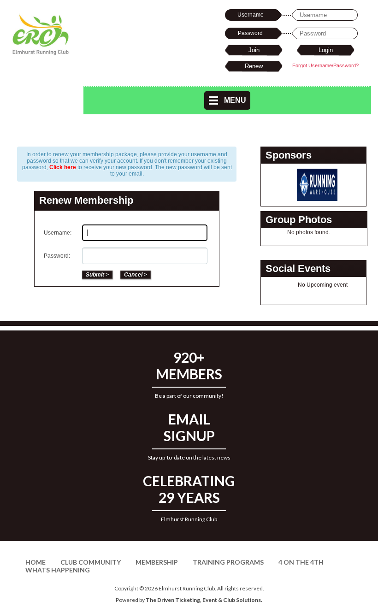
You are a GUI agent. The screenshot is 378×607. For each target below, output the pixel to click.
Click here (62, 167)
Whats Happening (57, 570)
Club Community (90, 562)
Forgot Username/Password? (325, 65)
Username (250, 15)
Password (250, 33)
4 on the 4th (301, 562)
